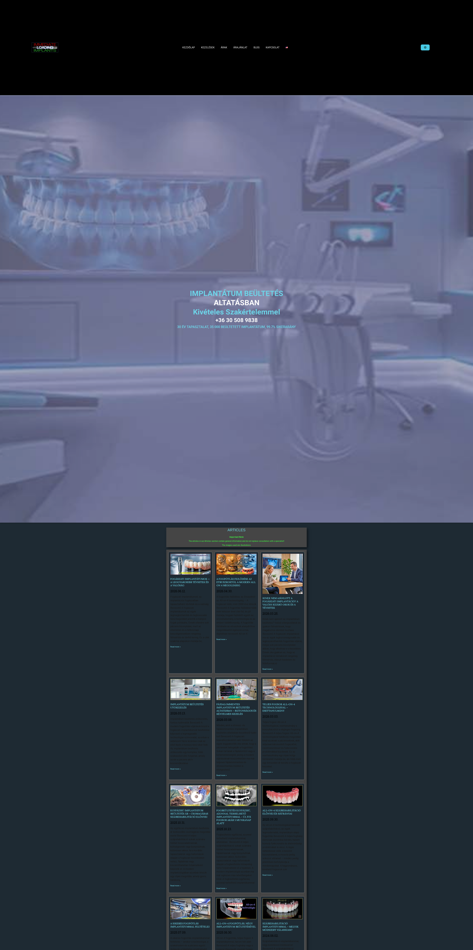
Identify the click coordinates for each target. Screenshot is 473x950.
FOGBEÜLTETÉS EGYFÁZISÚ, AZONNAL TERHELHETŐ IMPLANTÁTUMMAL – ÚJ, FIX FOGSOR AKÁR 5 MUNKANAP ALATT (233, 817)
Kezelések (208, 47)
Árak (224, 47)
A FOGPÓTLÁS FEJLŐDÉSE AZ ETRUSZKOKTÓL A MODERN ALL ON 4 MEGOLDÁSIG (236, 582)
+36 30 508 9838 (236, 320)
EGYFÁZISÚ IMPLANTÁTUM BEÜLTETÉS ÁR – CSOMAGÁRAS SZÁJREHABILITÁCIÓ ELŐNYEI (189, 813)
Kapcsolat (272, 47)
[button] (425, 47)
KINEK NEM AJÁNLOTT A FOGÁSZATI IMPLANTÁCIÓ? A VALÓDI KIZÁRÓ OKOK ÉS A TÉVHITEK (280, 603)
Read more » (175, 647)
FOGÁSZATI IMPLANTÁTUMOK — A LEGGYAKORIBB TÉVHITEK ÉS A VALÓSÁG (190, 582)
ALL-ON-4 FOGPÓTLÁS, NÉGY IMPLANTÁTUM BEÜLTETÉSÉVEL (236, 925)
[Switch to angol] (287, 47)
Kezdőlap (188, 47)
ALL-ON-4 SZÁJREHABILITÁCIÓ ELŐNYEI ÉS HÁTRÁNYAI (281, 812)
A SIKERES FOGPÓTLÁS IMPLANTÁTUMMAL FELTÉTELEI (190, 925)
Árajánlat (240, 47)
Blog (256, 47)
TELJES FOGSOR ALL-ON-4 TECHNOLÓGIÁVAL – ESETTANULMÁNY (278, 707)
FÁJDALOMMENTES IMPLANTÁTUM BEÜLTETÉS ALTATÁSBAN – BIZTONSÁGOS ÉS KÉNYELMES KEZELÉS (236, 709)
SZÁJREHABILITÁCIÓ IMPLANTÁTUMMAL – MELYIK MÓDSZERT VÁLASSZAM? (280, 926)
